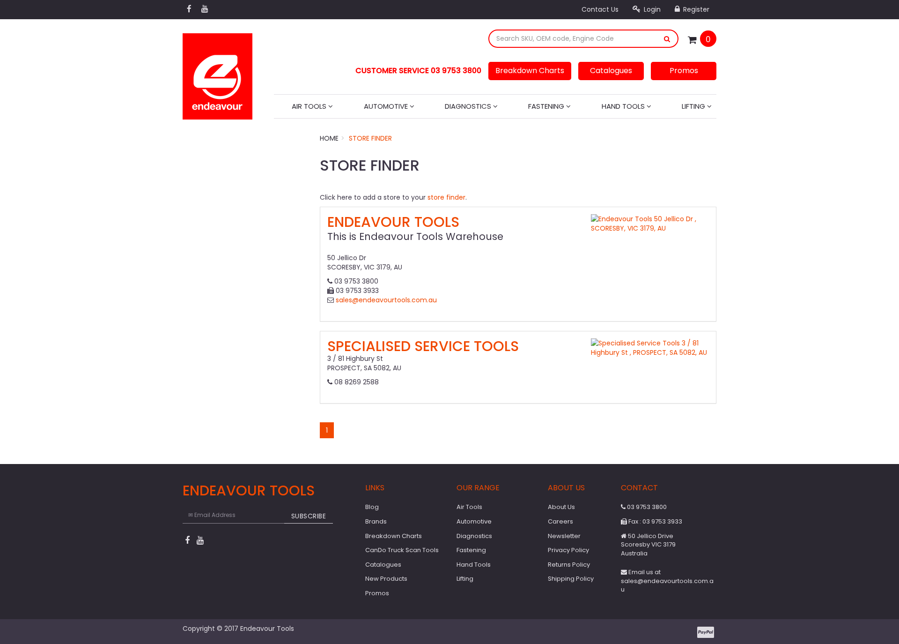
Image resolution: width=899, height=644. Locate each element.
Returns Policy (569, 564)
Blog (372, 506)
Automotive (387, 106)
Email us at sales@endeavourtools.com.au (667, 581)
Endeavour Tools (393, 222)
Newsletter (564, 536)
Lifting (694, 106)
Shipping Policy (571, 578)
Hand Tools (624, 106)
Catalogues (611, 70)
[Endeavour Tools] (217, 73)
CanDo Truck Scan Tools (402, 550)
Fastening (547, 106)
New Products (386, 578)
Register (695, 9)
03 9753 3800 (646, 506)
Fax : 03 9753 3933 (654, 521)
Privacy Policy (568, 550)
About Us (561, 506)
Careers (560, 521)
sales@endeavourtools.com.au (386, 300)
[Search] (667, 38)
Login (651, 9)
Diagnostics (469, 106)
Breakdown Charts (529, 70)
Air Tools (310, 106)
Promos (684, 70)
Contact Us (600, 9)
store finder (446, 197)
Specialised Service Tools (423, 346)
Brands (376, 521)
